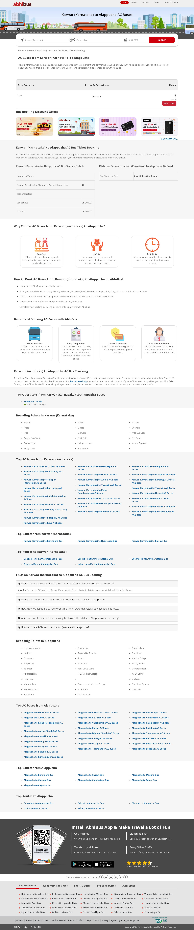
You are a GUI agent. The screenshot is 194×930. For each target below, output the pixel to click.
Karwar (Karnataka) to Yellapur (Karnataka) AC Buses (40, 481)
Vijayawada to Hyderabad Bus (158, 894)
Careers (71, 920)
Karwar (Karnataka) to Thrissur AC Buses (99, 498)
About (37, 920)
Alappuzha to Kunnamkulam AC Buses (43, 756)
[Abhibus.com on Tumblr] (121, 877)
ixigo (26, 927)
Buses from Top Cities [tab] (55, 885)
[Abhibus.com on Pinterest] (125, 877)
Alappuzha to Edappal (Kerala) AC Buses (98, 733)
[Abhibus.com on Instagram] (116, 877)
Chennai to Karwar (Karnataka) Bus (150, 558)
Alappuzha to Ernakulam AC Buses (41, 712)
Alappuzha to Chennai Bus (37, 780)
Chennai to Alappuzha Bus (145, 803)
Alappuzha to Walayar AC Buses (40, 746)
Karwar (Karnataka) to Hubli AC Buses (97, 474)
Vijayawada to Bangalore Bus (127, 894)
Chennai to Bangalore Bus (95, 898)
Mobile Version (59, 920)
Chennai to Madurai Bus (125, 898)
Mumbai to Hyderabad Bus (64, 903)
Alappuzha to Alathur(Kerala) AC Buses (44, 731)
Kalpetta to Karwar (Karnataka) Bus (96, 564)
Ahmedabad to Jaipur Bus (33, 907)
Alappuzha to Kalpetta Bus (38, 785)
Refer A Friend (171, 2)
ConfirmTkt (36, 927)
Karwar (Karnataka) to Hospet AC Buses (152, 493)
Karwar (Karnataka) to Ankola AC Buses (98, 479)
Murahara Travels (33, 401)
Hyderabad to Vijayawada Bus (66, 894)
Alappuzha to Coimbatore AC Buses (150, 717)
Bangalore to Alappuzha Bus (38, 803)
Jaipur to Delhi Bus (152, 907)
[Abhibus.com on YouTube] (111, 877)
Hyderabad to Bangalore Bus (34, 894)
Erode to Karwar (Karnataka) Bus (41, 564)
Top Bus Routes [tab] (27, 885)
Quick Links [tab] (128, 885)
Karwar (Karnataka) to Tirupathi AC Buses (99, 484)
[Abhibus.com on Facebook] (101, 877)
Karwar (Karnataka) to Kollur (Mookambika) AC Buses (92, 491)
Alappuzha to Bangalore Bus (38, 774)
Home (21, 50)
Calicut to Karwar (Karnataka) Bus (95, 558)
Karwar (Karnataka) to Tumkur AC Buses (44, 466)
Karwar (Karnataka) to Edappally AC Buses (45, 517)
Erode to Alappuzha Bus (36, 808)
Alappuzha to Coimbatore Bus (93, 780)
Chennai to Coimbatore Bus (157, 898)
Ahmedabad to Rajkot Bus (64, 907)
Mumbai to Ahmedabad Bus (96, 903)
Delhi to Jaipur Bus (152, 912)
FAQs (88, 920)
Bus (124, 2)
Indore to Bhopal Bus (123, 903)
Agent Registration (132, 920)
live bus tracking (78, 381)
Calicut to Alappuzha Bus (91, 803)
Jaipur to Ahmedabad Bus (33, 912)
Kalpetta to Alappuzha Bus (92, 808)
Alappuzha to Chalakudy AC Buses (149, 712)
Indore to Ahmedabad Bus (156, 903)
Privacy (105, 920)
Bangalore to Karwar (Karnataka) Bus (43, 558)
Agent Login (116, 920)
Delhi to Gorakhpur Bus (94, 912)
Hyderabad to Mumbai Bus (95, 894)
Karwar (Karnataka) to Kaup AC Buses (43, 522)
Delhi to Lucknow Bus (62, 912)
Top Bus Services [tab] (106, 885)
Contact (46, 920)
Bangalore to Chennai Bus (64, 898)
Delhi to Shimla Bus (123, 912)
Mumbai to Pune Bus (31, 903)
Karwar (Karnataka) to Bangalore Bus (43, 540)
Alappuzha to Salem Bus (144, 780)
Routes (29, 920)
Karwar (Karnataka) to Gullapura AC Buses (153, 474)
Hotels (145, 2)
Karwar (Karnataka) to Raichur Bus (149, 540)
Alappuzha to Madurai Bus (145, 774)
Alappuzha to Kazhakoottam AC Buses (98, 712)
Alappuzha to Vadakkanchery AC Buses (98, 722)
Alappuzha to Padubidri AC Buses (41, 751)
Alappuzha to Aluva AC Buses (39, 717)
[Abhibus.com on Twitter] (106, 877)
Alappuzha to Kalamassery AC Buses (150, 722)
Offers (156, 2)
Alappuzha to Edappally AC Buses (41, 741)
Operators (19, 920)
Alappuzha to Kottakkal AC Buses (41, 736)
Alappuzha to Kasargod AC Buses (95, 738)
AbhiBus (17, 927)
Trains (134, 2)
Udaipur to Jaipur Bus (123, 907)
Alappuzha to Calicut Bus (91, 774)
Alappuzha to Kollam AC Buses (93, 728)
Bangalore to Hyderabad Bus (34, 898)
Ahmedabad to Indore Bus (95, 907)
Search (162, 40)
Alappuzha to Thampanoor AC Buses (97, 748)
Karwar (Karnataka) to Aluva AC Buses (43, 504)
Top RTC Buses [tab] (82, 885)
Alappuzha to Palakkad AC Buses (94, 717)
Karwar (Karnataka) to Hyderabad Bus (97, 540)
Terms (96, 920)
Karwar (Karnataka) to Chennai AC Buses (99, 511)
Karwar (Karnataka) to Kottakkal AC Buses (153, 506)
